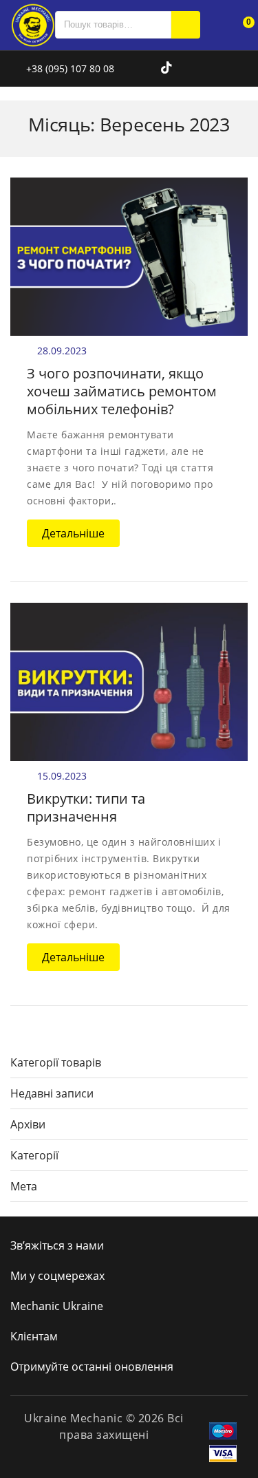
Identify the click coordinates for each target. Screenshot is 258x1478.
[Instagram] (151, 68)
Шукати (185, 25)
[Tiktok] (166, 68)
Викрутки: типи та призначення (86, 807)
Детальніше (73, 533)
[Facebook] (133, 68)
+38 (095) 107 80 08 (68, 68)
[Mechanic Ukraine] (32, 23)
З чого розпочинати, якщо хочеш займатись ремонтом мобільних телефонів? (122, 391)
